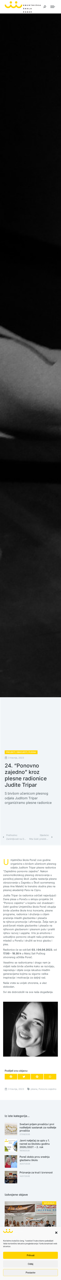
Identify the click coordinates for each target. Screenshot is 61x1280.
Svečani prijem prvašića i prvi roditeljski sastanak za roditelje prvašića (38, 1127)
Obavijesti (21, 752)
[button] (56, 1232)
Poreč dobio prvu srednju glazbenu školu (35, 1158)
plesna (34, 1089)
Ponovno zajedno (47, 1089)
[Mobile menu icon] (52, 7)
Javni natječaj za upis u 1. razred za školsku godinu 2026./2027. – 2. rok (35, 1144)
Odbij (30, 1264)
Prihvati (30, 1255)
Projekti (10, 752)
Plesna (32, 752)
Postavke (30, 1272)
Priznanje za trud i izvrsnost (36, 1172)
